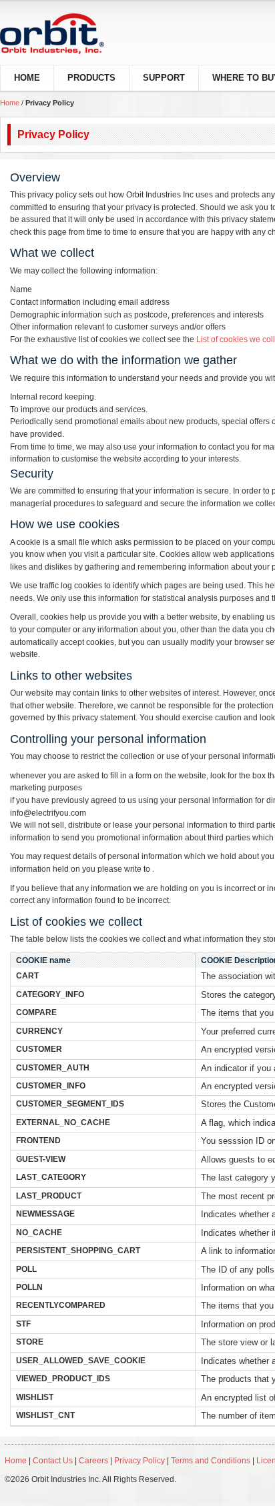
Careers (94, 1460)
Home (9, 103)
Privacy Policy (139, 1460)
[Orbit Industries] (63, 33)
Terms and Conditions (210, 1460)
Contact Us (53, 1460)
